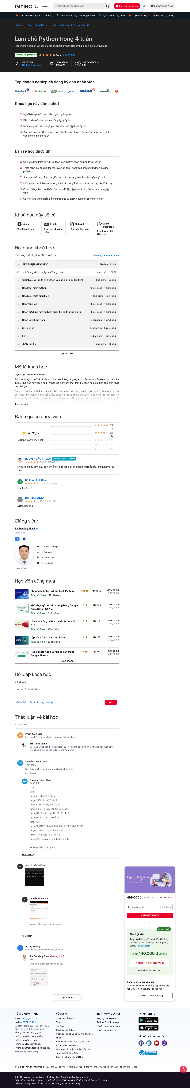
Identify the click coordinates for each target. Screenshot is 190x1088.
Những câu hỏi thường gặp (28, 1032)
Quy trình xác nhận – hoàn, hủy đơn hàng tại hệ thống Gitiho (73, 1051)
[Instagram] (164, 1043)
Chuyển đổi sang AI (140, 15)
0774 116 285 (29, 1022)
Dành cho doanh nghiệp (30, 15)
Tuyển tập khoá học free (113, 15)
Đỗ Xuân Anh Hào (35, 480)
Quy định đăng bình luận (41, 702)
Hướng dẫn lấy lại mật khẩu (28, 1044)
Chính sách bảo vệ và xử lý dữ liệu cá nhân (74, 1036)
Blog (50, 15)
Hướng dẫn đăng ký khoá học (29, 1036)
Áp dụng (166, 907)
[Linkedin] (149, 1043)
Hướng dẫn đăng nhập (26, 1040)
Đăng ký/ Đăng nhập (162, 5)
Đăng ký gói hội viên (150, 963)
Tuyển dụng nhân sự (107, 1030)
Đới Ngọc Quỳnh (35, 497)
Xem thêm (27, 854)
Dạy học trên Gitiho (106, 1018)
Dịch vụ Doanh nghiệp (108, 1022)
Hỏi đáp (60, 1026)
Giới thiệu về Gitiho (65, 1018)
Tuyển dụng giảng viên (108, 1026)
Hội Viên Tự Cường (165, 15)
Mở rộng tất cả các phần (106, 255)
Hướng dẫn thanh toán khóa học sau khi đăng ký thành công (32, 1049)
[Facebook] (141, 1043)
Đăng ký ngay (150, 915)
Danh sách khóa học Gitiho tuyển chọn (77, 15)
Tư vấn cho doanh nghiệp (150, 995)
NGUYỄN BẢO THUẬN (38, 458)
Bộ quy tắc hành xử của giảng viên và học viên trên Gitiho (73, 1043)
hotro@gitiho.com (29, 1018)
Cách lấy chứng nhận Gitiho (69, 1057)
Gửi (111, 702)
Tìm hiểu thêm (143, 945)
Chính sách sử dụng (65, 1030)
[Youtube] (156, 1043)
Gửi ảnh (23, 702)
